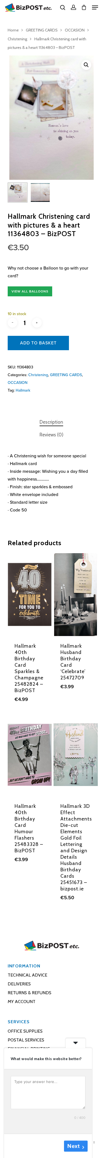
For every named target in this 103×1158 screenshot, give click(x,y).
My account (21, 1001)
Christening (17, 38)
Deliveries (19, 983)
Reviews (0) (51, 434)
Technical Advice (27, 975)
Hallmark (23, 390)
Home (13, 30)
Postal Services (26, 1040)
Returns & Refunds (29, 992)
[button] (86, 65)
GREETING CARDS (42, 30)
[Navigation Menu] (95, 7)
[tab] (51, 422)
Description (51, 422)
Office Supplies (25, 1031)
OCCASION (75, 30)
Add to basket (38, 343)
